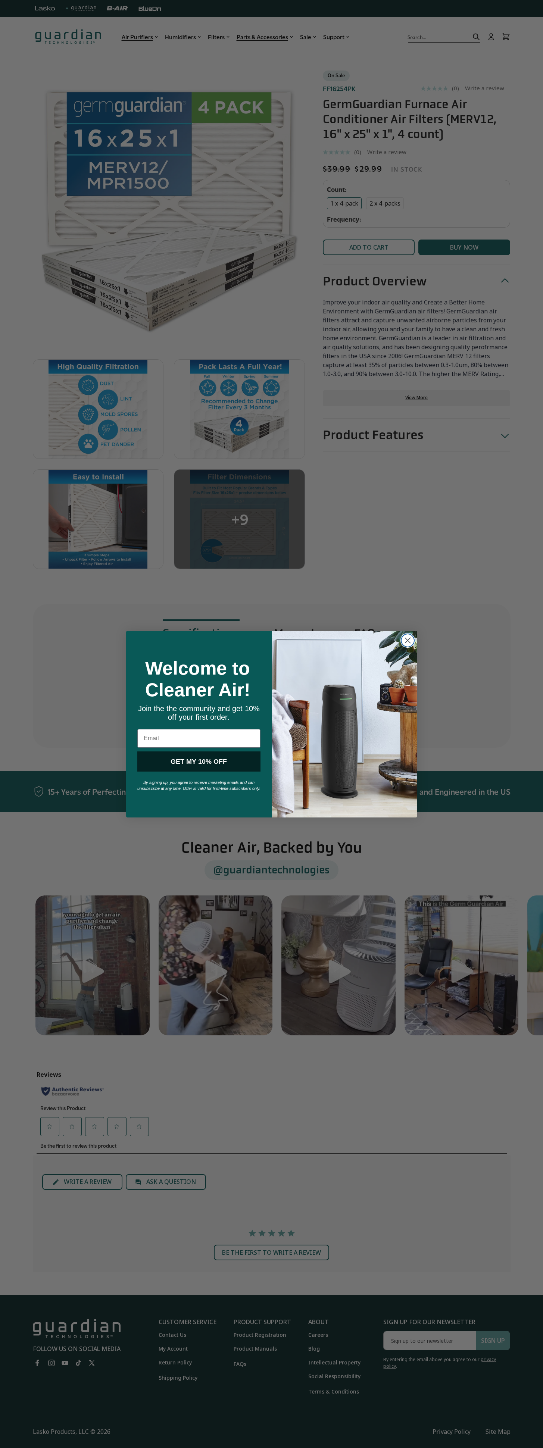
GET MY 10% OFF (199, 761)
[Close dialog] (407, 640)
